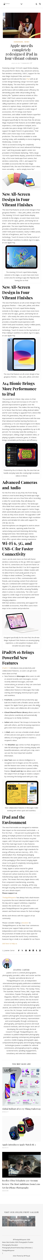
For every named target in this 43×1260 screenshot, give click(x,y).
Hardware (18, 42)
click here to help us (9, 943)
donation (25, 923)
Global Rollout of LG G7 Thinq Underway (21, 1109)
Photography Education (10, 1245)
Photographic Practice (26, 1242)
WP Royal (27, 1256)
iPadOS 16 (6, 668)
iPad (28, 79)
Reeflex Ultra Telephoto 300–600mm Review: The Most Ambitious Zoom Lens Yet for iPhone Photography (21, 1184)
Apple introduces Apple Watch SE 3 (19, 1144)
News (26, 42)
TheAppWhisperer (9, 897)
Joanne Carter (9, 950)
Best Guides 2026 (12, 1242)
